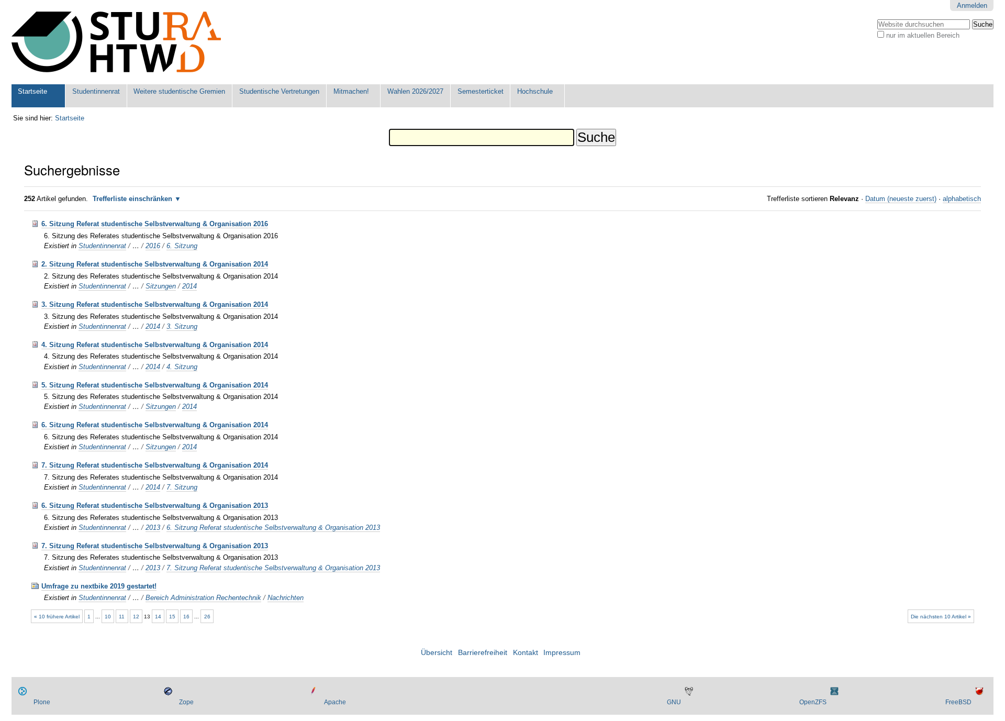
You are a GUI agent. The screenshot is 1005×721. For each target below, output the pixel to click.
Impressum (561, 653)
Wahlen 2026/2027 (415, 91)
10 (108, 616)
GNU (674, 702)
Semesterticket (480, 91)
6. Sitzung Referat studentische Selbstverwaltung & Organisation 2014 (154, 425)
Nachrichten (285, 598)
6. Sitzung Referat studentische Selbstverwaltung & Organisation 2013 (154, 505)
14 (158, 616)
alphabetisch (962, 199)
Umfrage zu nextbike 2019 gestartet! (99, 586)
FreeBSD (958, 702)
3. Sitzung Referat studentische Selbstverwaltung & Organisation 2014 (154, 304)
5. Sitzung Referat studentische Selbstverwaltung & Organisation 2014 (154, 385)
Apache (335, 702)
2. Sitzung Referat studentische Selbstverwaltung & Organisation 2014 (154, 264)
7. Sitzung (181, 487)
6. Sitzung (181, 246)
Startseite (32, 91)
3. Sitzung (181, 326)
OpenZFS (813, 702)
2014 (189, 286)
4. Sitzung (181, 367)
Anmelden (972, 5)
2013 (153, 527)
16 (186, 616)
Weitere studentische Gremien (179, 91)
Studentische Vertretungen (279, 91)
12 (136, 616)
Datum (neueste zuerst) (900, 199)
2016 (153, 246)
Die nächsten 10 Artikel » (941, 616)
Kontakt (525, 653)
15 (172, 616)
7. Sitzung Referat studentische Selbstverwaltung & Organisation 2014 (154, 465)
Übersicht (436, 653)
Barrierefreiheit (482, 653)
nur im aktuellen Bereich (922, 35)
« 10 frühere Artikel (57, 616)
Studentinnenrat (96, 91)
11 (122, 616)
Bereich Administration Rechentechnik (203, 598)
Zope (186, 702)
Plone (42, 702)
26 (207, 616)
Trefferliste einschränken (132, 199)
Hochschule (535, 91)
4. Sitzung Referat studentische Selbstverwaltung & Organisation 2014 (154, 345)
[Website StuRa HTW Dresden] (116, 42)
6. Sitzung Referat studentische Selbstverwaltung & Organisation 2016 (154, 224)
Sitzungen (161, 286)
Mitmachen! (351, 91)
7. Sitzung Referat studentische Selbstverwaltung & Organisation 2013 (154, 546)
